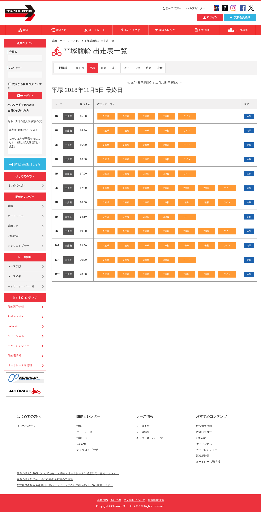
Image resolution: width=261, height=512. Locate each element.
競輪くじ (13, 225)
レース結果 (14, 276)
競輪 (10, 205)
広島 (148, 67)
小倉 (160, 67)
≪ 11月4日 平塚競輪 (139, 82)
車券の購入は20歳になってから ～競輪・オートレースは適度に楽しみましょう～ (68, 473)
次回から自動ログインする (25, 86)
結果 (249, 116)
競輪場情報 (14, 355)
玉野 (137, 67)
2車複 (166, 116)
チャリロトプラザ (18, 245)
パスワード (16, 67)
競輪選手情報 (16, 306)
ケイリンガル (16, 336)
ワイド (186, 116)
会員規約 (102, 500)
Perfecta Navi (16, 316)
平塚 (92, 67)
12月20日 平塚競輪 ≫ (168, 82)
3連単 (106, 116)
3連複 (126, 116)
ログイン (28, 95)
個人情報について (134, 500)
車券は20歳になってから (23, 129)
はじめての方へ (172, 8)
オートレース (16, 215)
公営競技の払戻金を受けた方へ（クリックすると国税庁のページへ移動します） (65, 485)
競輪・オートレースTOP (66, 40)
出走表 (68, 116)
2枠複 (206, 188)
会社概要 (115, 500)
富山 (115, 67)
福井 (126, 67)
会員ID (13, 51)
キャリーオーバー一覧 (21, 286)
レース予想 (14, 266)
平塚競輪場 (91, 40)
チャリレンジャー (18, 345)
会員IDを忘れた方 (18, 110)
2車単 (146, 116)
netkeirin (13, 326)
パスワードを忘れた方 (21, 104)
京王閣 (80, 67)
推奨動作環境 (156, 500)
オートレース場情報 (20, 365)
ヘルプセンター (195, 8)
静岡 (103, 67)
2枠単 (186, 188)
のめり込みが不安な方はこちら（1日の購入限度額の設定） (25, 142)
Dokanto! (13, 235)
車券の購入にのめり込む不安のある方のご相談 (45, 479)
